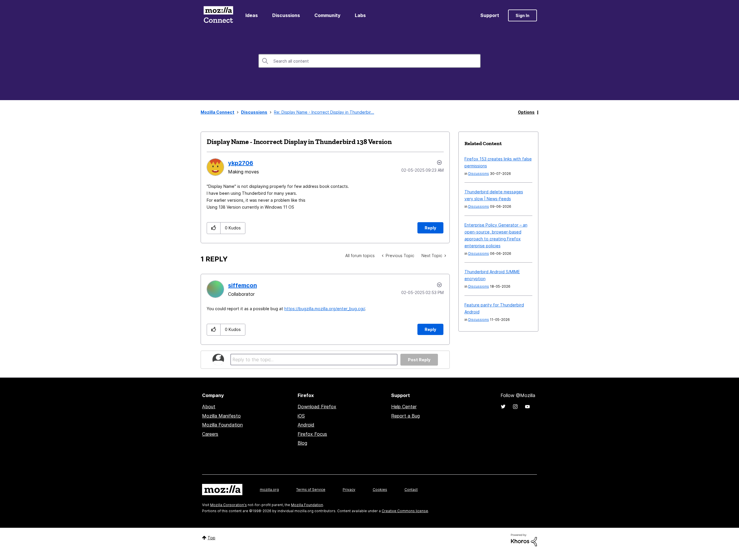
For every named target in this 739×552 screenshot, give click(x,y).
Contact (411, 489)
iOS (301, 416)
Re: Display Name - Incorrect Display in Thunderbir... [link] (324, 112)
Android (306, 425)
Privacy (349, 489)
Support (489, 15)
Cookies (380, 489)
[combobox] (369, 61)
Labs (360, 15)
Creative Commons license (405, 511)
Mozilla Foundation (222, 425)
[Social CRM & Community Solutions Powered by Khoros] (524, 539)
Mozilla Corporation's (228, 505)
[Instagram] (515, 406)
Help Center (404, 406)
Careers (210, 434)
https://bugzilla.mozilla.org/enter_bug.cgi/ (324, 308)
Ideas (251, 15)
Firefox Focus (312, 434)
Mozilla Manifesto (221, 416)
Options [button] (526, 112)
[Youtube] (527, 406)
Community (327, 15)
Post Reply (419, 359)
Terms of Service (310, 489)
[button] (214, 228)
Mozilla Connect (218, 15)
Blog (302, 443)
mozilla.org (269, 489)
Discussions (286, 15)
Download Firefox (317, 406)
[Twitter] (503, 406)
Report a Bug (405, 416)
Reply (430, 227)
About (208, 406)
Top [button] (211, 537)
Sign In (522, 15)
